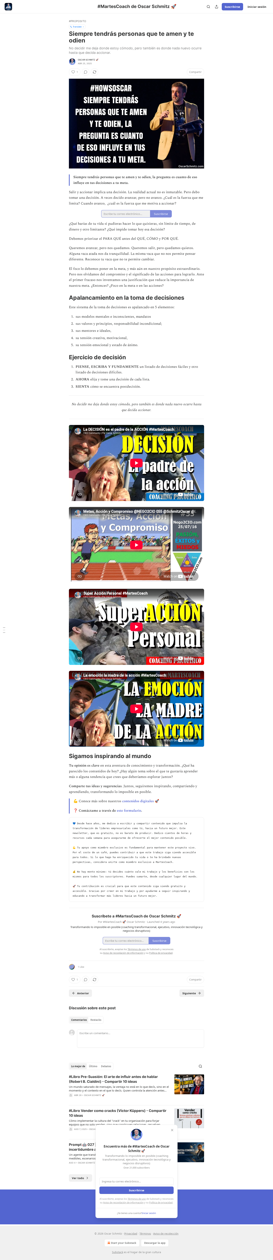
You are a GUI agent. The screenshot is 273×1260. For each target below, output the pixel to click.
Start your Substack (123, 1243)
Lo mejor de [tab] (78, 1066)
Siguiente (189, 993)
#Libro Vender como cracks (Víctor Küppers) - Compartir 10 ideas (117, 1113)
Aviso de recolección (165, 1233)
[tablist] (86, 1020)
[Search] (208, 6)
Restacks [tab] (95, 1020)
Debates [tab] (106, 1066)
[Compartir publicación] (216, 6)
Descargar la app (154, 1243)
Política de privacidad (161, 1202)
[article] (136, 1088)
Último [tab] (93, 1066)
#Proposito (77, 21)
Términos (145, 1233)
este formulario (129, 810)
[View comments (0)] (85, 72)
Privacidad (130, 1233)
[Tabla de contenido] (4, 630)
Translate (77, 26)
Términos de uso (137, 1198)
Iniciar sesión (257, 7)
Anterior (83, 993)
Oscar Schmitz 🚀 (88, 59)
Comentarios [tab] (79, 1020)
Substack (117, 1252)
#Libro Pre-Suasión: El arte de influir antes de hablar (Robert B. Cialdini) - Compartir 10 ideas (113, 1079)
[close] (172, 1130)
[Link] (64, 298)
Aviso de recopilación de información (123, 1202)
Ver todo (78, 1178)
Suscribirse (232, 7)
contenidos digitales (138, 801)
